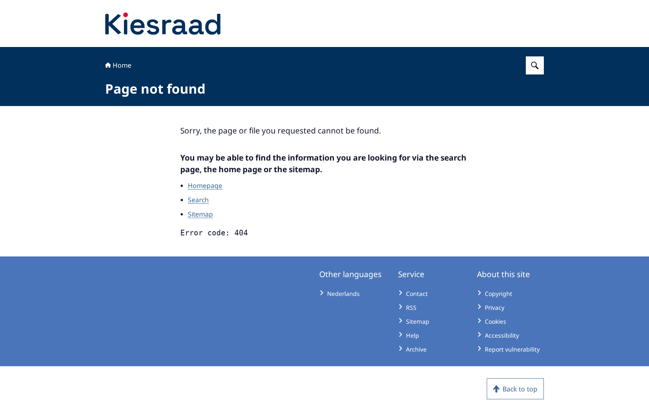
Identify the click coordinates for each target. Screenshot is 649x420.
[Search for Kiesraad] (535, 65)
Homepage (205, 185)
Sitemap (200, 213)
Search (198, 199)
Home (122, 65)
